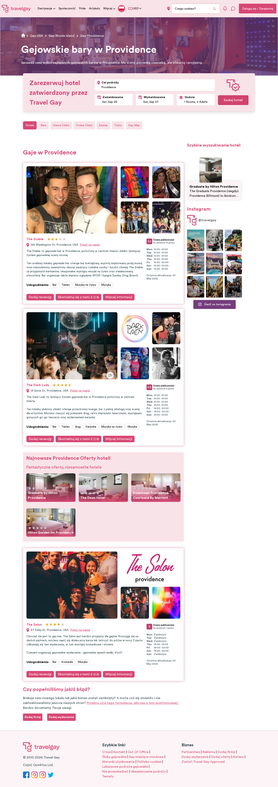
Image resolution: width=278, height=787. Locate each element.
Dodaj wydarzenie (195, 757)
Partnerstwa (191, 752)
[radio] (49, 239)
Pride (82, 8)
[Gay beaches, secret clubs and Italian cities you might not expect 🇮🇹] (195, 240)
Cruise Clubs (84, 125)
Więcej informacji (118, 297)
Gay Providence (92, 35)
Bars (43, 125)
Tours (118, 125)
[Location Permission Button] (168, 9)
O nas (106, 752)
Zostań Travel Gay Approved (203, 761)
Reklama (208, 752)
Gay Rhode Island (61, 35)
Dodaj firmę (226, 752)
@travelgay (207, 220)
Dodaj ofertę (221, 757)
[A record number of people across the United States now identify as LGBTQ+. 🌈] (233, 263)
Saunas (103, 125)
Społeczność (67, 8)
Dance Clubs (61, 125)
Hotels (29, 125)
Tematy (108, 776)
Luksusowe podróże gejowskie (125, 766)
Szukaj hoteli (233, 100)
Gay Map (134, 125)
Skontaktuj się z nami (74, 297)
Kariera (238, 757)
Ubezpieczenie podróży (148, 771)
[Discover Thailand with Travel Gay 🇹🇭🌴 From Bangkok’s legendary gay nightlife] (233, 240)
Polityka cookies (149, 761)
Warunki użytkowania (118, 761)
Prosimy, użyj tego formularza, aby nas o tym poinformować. (133, 703)
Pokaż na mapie (90, 244)
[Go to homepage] (16, 8)
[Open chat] (233, 8)
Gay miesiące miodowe (146, 757)
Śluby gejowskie (114, 757)
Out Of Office (138, 752)
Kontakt (119, 752)
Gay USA (36, 35)
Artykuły (94, 8)
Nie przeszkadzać (115, 771)
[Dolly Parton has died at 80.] (214, 240)
